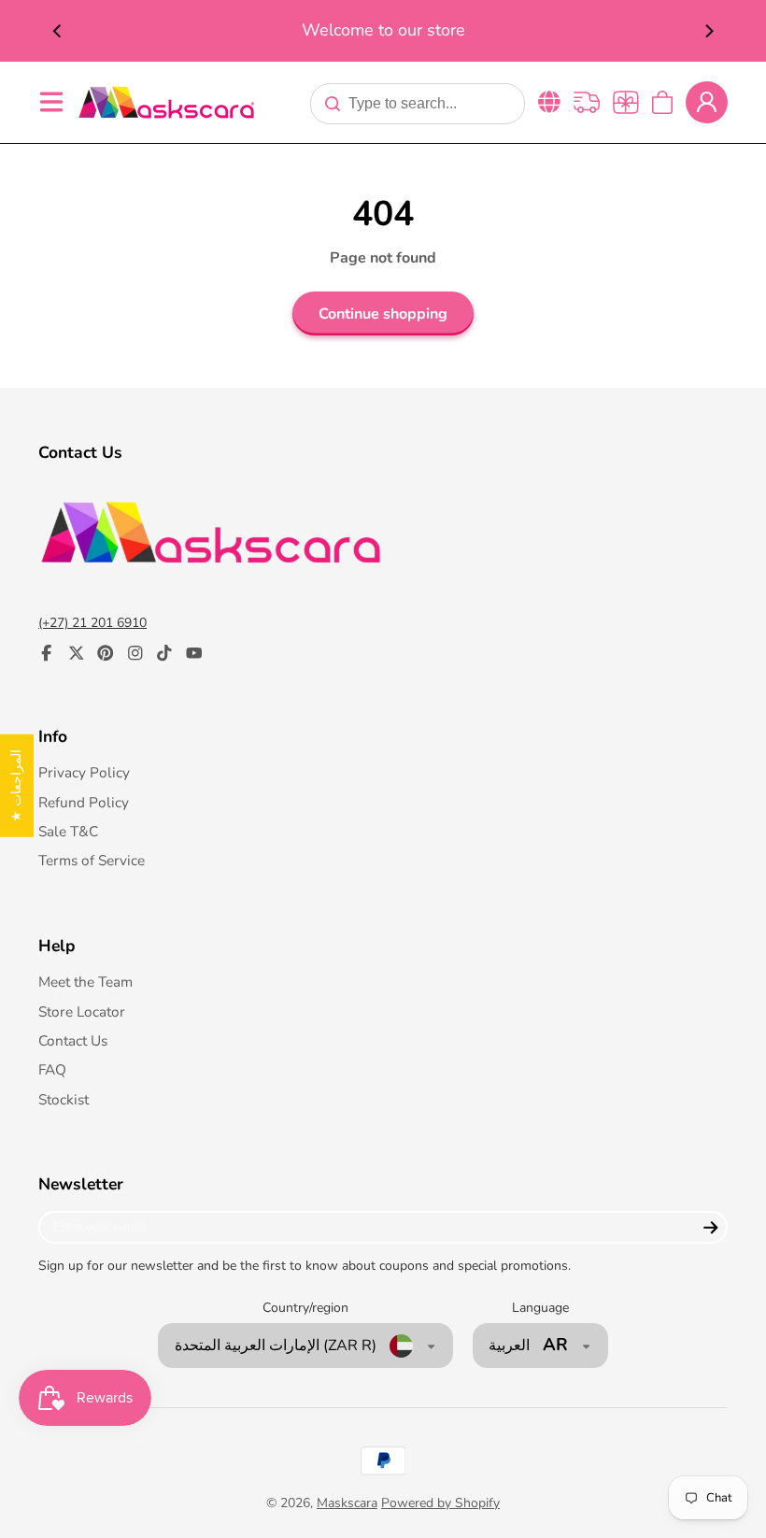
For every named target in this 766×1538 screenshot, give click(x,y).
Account (707, 102)
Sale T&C (68, 831)
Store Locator (81, 1011)
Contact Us (72, 1040)
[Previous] (58, 31)
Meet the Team (85, 981)
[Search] (332, 103)
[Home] (166, 102)
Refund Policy (83, 802)
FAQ (52, 1069)
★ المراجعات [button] (16, 785)
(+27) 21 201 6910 (92, 623)
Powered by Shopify (440, 1503)
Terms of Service (91, 860)
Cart (662, 102)
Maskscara (347, 1503)
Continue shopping (383, 314)
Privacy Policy (84, 772)
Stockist (63, 1099)
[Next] (708, 31)
